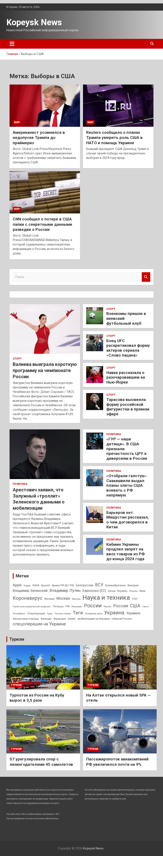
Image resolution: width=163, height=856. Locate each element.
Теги (78, 612)
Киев (142, 590)
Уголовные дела (93, 613)
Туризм (16, 639)
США (135, 605)
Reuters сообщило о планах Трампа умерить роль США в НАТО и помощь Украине (114, 137)
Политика (20, 483)
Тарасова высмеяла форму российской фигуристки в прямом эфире (127, 406)
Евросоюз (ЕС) (94, 591)
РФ (67, 606)
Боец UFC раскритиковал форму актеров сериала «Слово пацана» (128, 348)
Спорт (17, 358)
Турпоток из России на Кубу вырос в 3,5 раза (37, 698)
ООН (134, 598)
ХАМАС (72, 619)
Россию (107, 606)
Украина (114, 613)
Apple (17, 585)
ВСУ (99, 584)
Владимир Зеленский (30, 590)
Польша (58, 606)
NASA (35, 585)
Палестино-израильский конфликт (32, 606)
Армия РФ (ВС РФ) (63, 585)
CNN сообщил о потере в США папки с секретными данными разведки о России (42, 224)
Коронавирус (27, 598)
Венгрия (133, 585)
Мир (17, 122)
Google (27, 585)
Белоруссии (84, 585)
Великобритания (115, 585)
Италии (133, 591)
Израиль (122, 590)
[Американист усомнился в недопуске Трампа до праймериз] (44, 105)
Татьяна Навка (63, 613)
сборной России (122, 618)
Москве (63, 598)
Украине (133, 613)
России (93, 605)
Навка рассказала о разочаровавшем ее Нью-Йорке (125, 377)
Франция (59, 618)
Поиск (146, 277)
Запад (111, 590)
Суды (50, 613)
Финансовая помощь (26, 618)
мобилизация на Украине (94, 618)
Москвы (76, 599)
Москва (49, 598)
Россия (120, 605)
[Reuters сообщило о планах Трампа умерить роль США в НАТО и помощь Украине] (118, 105)
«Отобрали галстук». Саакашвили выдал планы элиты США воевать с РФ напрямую (126, 485)
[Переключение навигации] (12, 44)
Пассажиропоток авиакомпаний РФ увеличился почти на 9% (117, 762)
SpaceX (45, 585)
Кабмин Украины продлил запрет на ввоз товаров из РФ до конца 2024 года (125, 551)
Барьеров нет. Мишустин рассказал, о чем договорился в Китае (127, 519)
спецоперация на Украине (39, 623)
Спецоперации (36, 613)
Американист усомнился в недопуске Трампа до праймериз (39, 137)
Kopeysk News (34, 22)
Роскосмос (77, 606)
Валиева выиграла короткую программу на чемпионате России (45, 370)
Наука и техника (106, 597)
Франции (46, 618)
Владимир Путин (64, 590)
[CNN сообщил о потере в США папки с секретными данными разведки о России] (44, 192)
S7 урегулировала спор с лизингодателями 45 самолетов (41, 762)
